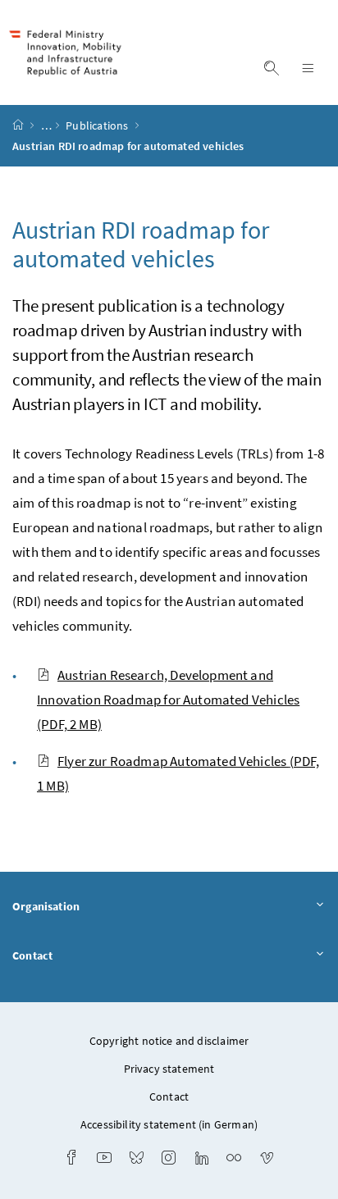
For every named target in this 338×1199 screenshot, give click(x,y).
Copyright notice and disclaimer (169, 1040)
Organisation (46, 906)
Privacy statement (169, 1068)
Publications (98, 125)
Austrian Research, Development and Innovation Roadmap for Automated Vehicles (168, 699)
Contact (32, 955)
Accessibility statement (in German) (169, 1124)
